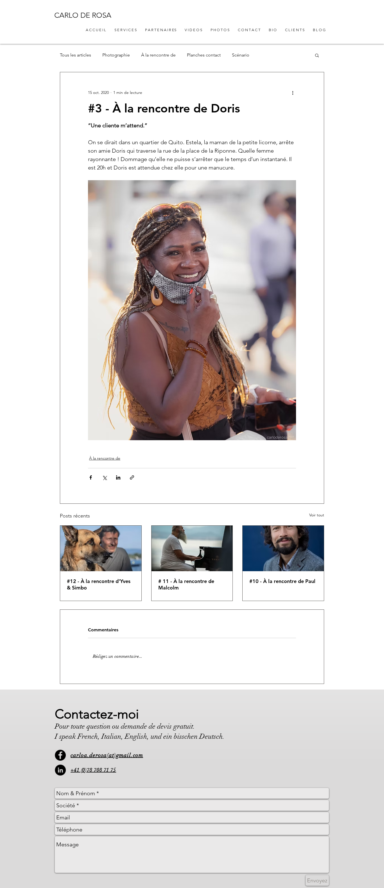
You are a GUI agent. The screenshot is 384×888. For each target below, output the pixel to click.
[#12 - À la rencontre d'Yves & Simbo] (100, 548)
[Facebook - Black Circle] (60, 755)
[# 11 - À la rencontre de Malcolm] (192, 548)
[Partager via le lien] (132, 477)
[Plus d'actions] (292, 92)
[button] (317, 55)
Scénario (240, 55)
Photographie (116, 55)
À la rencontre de (158, 55)
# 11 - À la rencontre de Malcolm (186, 584)
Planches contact (204, 55)
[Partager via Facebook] (90, 477)
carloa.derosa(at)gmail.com (107, 755)
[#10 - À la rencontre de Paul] (283, 548)
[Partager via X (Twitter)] (104, 477)
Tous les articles (75, 55)
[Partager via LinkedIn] (118, 477)
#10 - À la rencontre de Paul (282, 581)
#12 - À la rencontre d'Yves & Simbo (98, 584)
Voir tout (316, 515)
